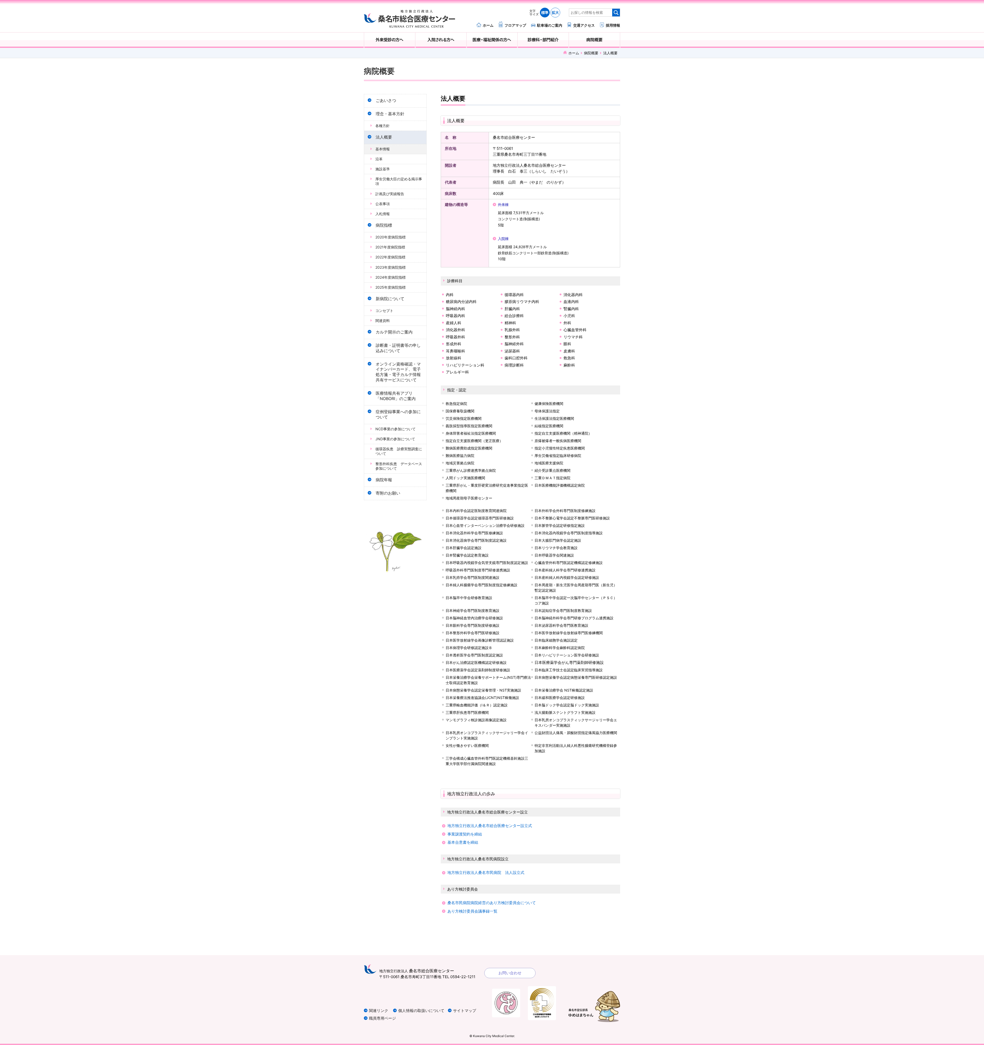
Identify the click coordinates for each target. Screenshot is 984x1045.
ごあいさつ (386, 100)
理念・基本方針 (390, 113)
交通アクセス (584, 25)
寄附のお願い (388, 493)
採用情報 (613, 25)
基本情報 (382, 149)
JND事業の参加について (395, 439)
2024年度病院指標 (390, 277)
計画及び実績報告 (389, 194)
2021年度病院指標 (390, 247)
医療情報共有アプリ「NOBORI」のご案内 (396, 396)
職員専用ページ (382, 1018)
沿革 (379, 159)
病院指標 (384, 225)
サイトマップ (464, 1010)
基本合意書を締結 (462, 842)
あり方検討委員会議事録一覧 (472, 911)
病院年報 (384, 479)
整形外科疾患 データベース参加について (398, 466)
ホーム (488, 25)
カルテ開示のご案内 (394, 332)
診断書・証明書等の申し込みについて (398, 348)
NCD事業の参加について (395, 429)
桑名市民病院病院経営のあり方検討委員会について (491, 902)
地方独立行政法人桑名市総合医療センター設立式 (489, 825)
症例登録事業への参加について (398, 414)
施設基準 (382, 169)
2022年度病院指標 (390, 257)
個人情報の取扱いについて (421, 1010)
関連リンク (378, 1010)
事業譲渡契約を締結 (464, 834)
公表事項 (382, 204)
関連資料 (382, 320)
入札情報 (382, 214)
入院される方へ (441, 40)
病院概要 (594, 40)
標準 (544, 12)
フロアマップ (515, 25)
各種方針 (382, 125)
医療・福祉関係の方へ (492, 40)
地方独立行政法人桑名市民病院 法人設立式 (485, 872)
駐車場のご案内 (549, 25)
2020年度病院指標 (390, 237)
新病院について (390, 298)
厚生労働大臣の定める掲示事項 (398, 181)
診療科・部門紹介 (543, 40)
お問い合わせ (509, 972)
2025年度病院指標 (390, 287)
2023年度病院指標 (390, 267)
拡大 (555, 12)
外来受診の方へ (389, 40)
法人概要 (384, 137)
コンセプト (384, 310)
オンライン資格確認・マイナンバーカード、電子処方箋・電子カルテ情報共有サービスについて (398, 372)
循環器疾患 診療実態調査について (398, 451)
